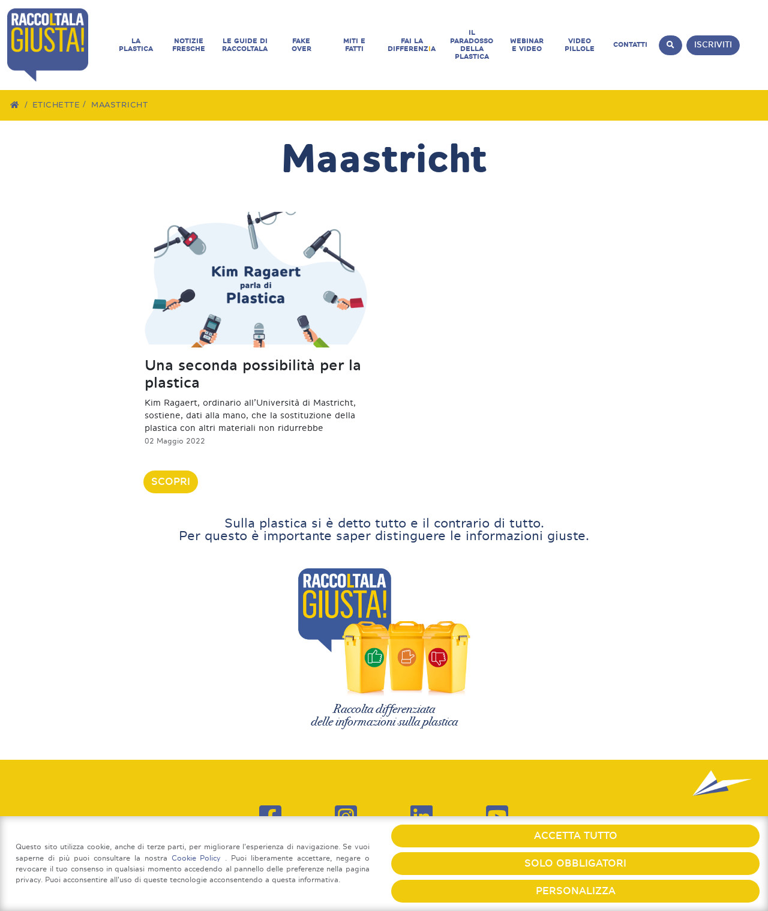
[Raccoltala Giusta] (58, 45)
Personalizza (576, 891)
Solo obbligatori (575, 863)
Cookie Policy (199, 857)
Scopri (170, 481)
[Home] (15, 104)
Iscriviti (713, 44)
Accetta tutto (575, 835)
